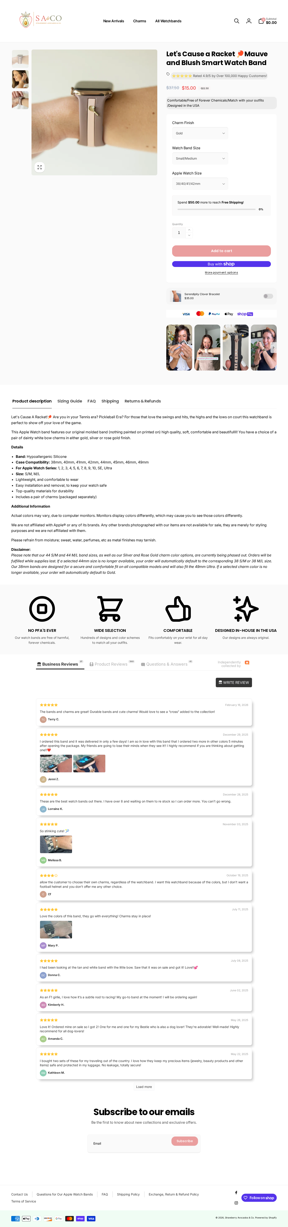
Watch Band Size (186, 148)
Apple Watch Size (187, 173)
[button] (237, 21)
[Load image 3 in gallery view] (20, 100)
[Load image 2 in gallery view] (20, 79)
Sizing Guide (69, 401)
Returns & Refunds (143, 401)
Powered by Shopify (266, 1217)
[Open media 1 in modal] (94, 112)
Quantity (177, 224)
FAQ (92, 401)
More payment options (221, 272)
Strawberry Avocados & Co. (239, 1217)
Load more (144, 1087)
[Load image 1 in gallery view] (20, 59)
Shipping (110, 401)
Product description (32, 401)
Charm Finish (183, 122)
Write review (235, 682)
